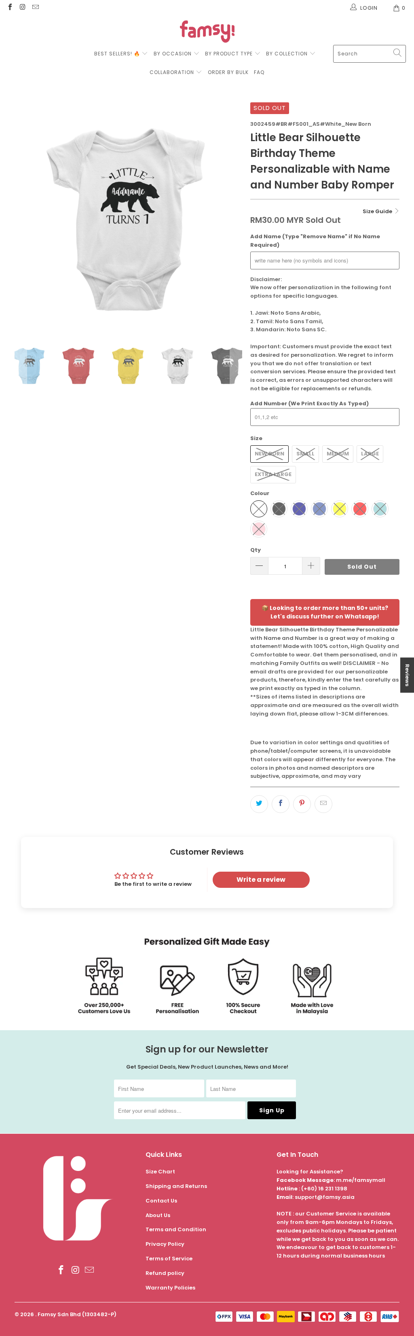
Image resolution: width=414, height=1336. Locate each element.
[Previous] (20, 216)
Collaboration (173, 72)
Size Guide (378, 211)
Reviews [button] (407, 675)
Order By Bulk (228, 72)
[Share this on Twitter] (259, 804)
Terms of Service (169, 1258)
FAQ (259, 72)
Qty (255, 550)
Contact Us (161, 1201)
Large (370, 453)
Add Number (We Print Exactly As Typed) (309, 403)
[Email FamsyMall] (35, 8)
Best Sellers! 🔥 (118, 53)
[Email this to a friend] (323, 804)
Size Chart (160, 1171)
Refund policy (165, 1273)
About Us (158, 1215)
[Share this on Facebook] (280, 804)
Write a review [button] (261, 879)
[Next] (236, 216)
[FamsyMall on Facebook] (9, 8)
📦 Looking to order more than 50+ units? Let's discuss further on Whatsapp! (325, 612)
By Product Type (229, 53)
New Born (269, 453)
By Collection (287, 53)
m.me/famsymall (360, 1180)
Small (305, 453)
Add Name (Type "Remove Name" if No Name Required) (315, 241)
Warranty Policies (170, 1288)
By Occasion (173, 53)
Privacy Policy (165, 1244)
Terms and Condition (176, 1229)
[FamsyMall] (207, 32)
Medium (338, 453)
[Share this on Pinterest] (302, 804)
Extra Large (273, 474)
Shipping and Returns (176, 1186)
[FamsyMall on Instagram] (22, 8)
